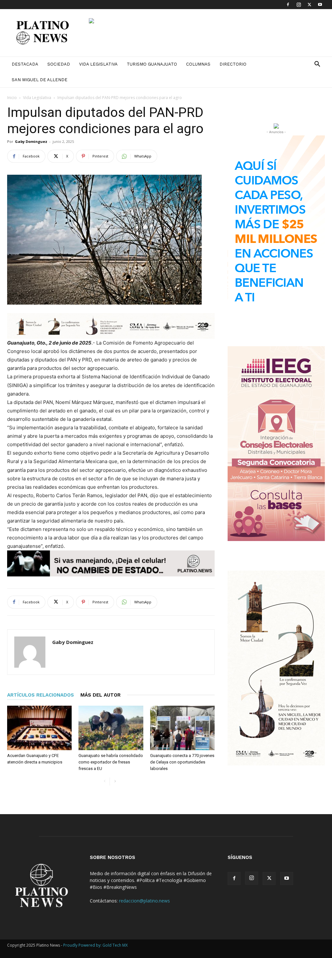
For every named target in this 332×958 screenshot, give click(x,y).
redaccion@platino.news (144, 901)
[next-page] (115, 781)
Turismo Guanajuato (152, 64)
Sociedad (58, 64)
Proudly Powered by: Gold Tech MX (95, 945)
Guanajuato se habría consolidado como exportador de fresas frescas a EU (110, 762)
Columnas (198, 64)
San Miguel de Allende (39, 79)
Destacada (25, 64)
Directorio (232, 64)
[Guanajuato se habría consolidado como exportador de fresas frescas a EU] (110, 728)
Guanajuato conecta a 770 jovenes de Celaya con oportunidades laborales (182, 762)
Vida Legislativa (98, 64)
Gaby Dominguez (31, 141)
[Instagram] (298, 4)
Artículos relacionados (40, 695)
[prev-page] (105, 781)
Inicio (12, 97)
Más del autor (100, 695)
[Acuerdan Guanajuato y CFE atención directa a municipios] (39, 728)
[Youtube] (320, 4)
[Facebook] (288, 4)
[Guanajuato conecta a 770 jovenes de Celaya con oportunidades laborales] (182, 728)
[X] (309, 4)
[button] (317, 65)
